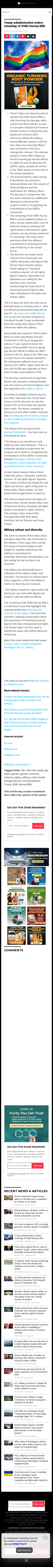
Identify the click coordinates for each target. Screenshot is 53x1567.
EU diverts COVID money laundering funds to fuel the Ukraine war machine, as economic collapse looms (31, 1265)
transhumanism (31, 781)
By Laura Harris (30, 1230)
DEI (23, 770)
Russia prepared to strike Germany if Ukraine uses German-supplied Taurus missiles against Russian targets (31, 1312)
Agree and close (24, 1550)
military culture (34, 388)
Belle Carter (23, 31)
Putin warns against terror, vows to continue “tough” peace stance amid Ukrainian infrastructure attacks (31, 1250)
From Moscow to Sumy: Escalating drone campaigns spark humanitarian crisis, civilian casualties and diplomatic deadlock (31, 1476)
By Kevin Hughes (31, 1436)
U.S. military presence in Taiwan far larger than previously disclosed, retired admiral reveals (30, 1386)
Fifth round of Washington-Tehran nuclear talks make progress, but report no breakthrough (30, 1444)
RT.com (8, 743)
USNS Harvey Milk (22, 784)
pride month (38, 777)
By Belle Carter (30, 1219)
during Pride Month (14, 432)
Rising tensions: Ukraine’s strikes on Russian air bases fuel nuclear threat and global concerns (31, 1213)
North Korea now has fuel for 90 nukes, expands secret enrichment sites (30, 1372)
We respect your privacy (39, 1520)
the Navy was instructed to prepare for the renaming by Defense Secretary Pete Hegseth (26, 419)
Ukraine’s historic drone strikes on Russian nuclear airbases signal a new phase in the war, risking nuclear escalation (30, 1295)
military (26, 777)
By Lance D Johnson (32, 1272)
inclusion (9, 777)
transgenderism (13, 781)
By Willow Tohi (30, 1255)
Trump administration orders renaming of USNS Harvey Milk (28, 1237)
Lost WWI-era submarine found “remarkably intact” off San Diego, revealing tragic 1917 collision (30, 1414)
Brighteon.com (12, 755)
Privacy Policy (20, 1544)
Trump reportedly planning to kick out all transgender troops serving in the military (26, 700)
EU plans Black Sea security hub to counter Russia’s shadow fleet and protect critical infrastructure (31, 1344)
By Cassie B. (29, 1205)
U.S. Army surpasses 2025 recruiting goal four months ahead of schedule (31, 1225)
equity (40, 770)
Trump (7, 784)
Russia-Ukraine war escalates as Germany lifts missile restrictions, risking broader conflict (30, 1358)
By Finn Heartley (31, 1364)
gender (15, 773)
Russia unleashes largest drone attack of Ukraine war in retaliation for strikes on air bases (30, 1199)
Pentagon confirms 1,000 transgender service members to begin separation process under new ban (25, 463)
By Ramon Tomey (31, 1319)
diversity (30, 770)
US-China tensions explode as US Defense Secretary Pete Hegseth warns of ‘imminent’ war (29, 1280)
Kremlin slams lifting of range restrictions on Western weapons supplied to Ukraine (30, 1400)
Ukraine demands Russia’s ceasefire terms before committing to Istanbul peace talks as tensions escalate (31, 1329)
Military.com (10, 749)
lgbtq (18, 777)
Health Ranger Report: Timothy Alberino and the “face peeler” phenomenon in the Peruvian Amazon (29, 1429)
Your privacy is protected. (16, 834)
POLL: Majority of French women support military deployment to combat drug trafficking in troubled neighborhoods (31, 1459)
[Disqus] (26, 991)
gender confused (29, 773)
